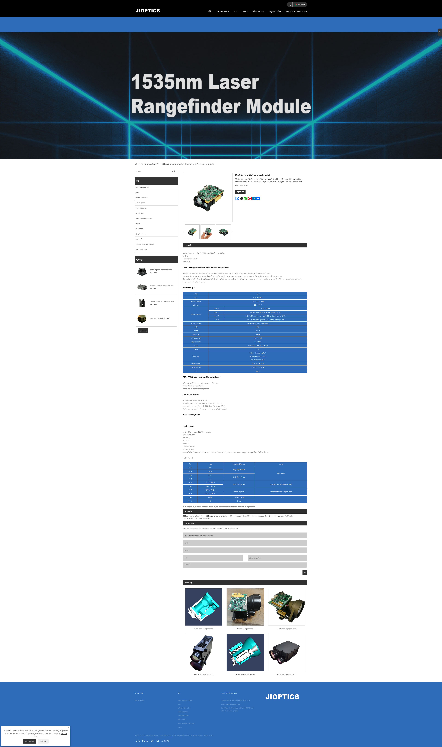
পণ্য (142, 164)
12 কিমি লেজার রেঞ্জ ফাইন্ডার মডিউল (203, 674)
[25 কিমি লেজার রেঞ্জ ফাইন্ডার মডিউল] (286, 651)
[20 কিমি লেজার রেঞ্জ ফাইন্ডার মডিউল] (245, 651)
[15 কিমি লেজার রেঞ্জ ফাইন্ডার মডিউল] (286, 606)
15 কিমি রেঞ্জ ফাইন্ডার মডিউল (245, 629)
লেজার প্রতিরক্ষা (140, 239)
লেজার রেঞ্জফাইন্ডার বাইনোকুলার (144, 218)
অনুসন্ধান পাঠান (240, 192)
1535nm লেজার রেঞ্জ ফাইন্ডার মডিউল (172, 164)
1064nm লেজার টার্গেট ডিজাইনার (284, 516)
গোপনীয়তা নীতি (165, 741)
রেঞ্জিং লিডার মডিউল (204, 518)
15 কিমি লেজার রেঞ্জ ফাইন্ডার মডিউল (286, 629)
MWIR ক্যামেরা (140, 203)
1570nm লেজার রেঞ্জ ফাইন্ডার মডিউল (239, 516)
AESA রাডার (139, 229)
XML (157, 741)
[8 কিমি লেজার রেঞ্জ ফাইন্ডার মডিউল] (203, 606)
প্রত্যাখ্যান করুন (29, 741)
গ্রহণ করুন (43, 741)
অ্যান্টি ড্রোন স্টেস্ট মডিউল (190, 518)
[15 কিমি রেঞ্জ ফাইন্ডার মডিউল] (245, 606)
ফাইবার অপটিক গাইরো (142, 198)
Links (138, 741)
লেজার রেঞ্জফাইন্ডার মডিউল (152, 164)
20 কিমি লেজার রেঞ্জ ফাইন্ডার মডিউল (245, 674)
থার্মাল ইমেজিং (139, 213)
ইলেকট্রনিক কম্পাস (141, 234)
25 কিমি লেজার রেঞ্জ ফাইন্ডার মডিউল (286, 674)
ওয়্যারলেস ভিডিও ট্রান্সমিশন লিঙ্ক (145, 244)
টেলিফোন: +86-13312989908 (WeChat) (235, 700)
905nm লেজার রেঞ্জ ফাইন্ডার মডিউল (193, 516)
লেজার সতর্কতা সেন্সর (141, 249)
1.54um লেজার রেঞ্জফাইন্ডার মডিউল (262, 516)
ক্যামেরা (138, 223)
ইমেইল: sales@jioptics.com (231, 704)
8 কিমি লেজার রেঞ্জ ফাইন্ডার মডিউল (203, 629)
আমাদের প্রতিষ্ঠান (139, 700)
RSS (152, 741)
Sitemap (145, 741)
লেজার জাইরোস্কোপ (141, 208)
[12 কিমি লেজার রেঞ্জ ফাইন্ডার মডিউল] (203, 651)
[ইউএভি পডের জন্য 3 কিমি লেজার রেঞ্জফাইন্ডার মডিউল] (192, 231)
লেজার (137, 192)
